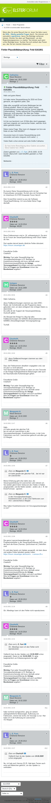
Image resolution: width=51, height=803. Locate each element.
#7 (46, 466)
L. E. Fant (23, 152)
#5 (46, 353)
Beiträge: (13, 82)
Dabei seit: (14, 80)
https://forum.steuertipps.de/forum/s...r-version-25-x (23, 554)
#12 (46, 748)
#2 (46, 187)
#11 (46, 708)
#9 (46, 607)
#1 (46, 87)
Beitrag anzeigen (28, 471)
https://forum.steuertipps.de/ (14, 245)
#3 (46, 231)
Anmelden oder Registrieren (37, 2)
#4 (46, 295)
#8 (46, 536)
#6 (46, 423)
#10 (46, 639)
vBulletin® (38, 799)
